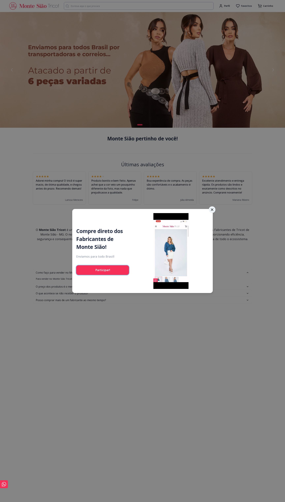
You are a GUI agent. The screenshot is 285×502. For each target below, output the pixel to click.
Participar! (102, 270)
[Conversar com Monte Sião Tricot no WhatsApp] (4, 484)
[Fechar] (212, 209)
